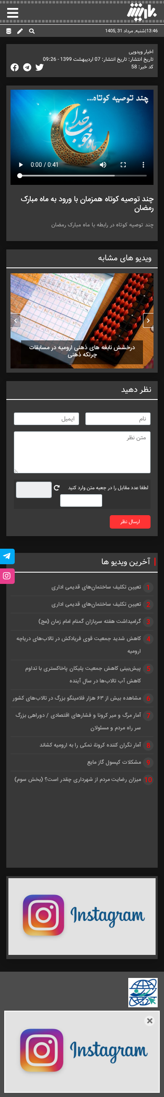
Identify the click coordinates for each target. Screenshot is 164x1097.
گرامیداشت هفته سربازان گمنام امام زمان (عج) (89, 621)
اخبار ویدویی (141, 52)
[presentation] (148, 320)
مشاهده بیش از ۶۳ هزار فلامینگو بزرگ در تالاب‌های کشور (77, 698)
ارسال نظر (130, 522)
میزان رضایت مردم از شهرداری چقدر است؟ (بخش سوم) (77, 779)
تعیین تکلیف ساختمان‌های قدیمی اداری (96, 587)
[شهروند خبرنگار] (20, 31)
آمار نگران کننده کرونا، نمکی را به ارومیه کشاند (90, 745)
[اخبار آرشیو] (8, 31)
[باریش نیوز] (142, 12)
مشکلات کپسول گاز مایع (114, 762)
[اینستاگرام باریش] (82, 917)
